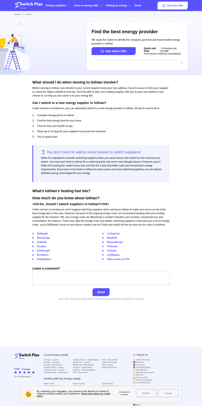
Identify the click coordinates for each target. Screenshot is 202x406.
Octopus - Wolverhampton (84, 370)
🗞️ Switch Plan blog (141, 360)
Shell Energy (107, 365)
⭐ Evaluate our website (143, 372)
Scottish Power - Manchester (56, 372)
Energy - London (51, 360)
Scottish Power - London (54, 370)
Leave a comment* (46, 268)
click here (139, 299)
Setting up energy (116, 5)
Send (101, 292)
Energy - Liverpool (52, 362)
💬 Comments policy (142, 382)
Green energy (79, 383)
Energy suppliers (56, 5)
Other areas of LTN (118, 259)
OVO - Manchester (110, 360)
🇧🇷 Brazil (137, 405)
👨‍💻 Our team (138, 362)
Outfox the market (109, 362)
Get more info (175, 5)
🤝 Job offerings (140, 370)
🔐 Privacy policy (140, 377)
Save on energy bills (86, 5)
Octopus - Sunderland (82, 367)
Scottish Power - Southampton (86, 360)
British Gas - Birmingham (83, 365)
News (138, 5)
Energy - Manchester (53, 365)
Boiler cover (49, 383)
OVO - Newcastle (80, 372)
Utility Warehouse (109, 367)
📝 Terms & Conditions (143, 380)
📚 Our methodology (142, 367)
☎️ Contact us (139, 365)
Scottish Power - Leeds (54, 367)
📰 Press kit (138, 375)
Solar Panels (107, 383)
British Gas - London (81, 362)
